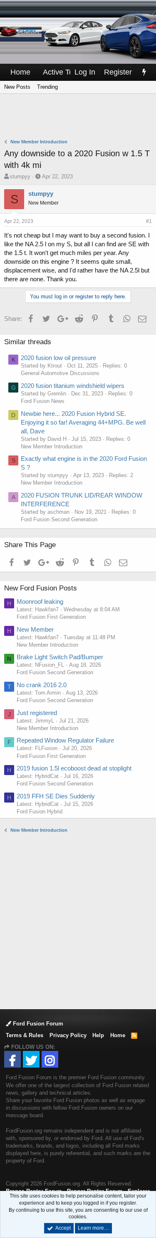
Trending (47, 87)
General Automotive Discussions (60, 373)
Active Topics (65, 72)
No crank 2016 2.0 (42, 684)
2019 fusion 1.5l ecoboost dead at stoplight (74, 768)
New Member (35, 629)
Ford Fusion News (42, 401)
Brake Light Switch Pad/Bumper (60, 656)
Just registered (37, 712)
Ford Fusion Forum (37, 1023)
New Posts (17, 87)
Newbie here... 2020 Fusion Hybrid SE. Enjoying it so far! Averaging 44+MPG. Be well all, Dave (83, 422)
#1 (149, 221)
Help (98, 1035)
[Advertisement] (80, 117)
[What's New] (144, 72)
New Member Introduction (51, 446)
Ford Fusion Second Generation (59, 519)
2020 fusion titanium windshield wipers (72, 385)
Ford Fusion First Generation (51, 617)
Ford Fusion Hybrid (39, 811)
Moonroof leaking (40, 601)
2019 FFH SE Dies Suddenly (56, 796)
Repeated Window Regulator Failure (65, 740)
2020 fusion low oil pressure (58, 357)
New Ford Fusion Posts (40, 588)
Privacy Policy (68, 1035)
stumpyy (20, 176)
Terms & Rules (24, 1035)
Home (20, 72)
